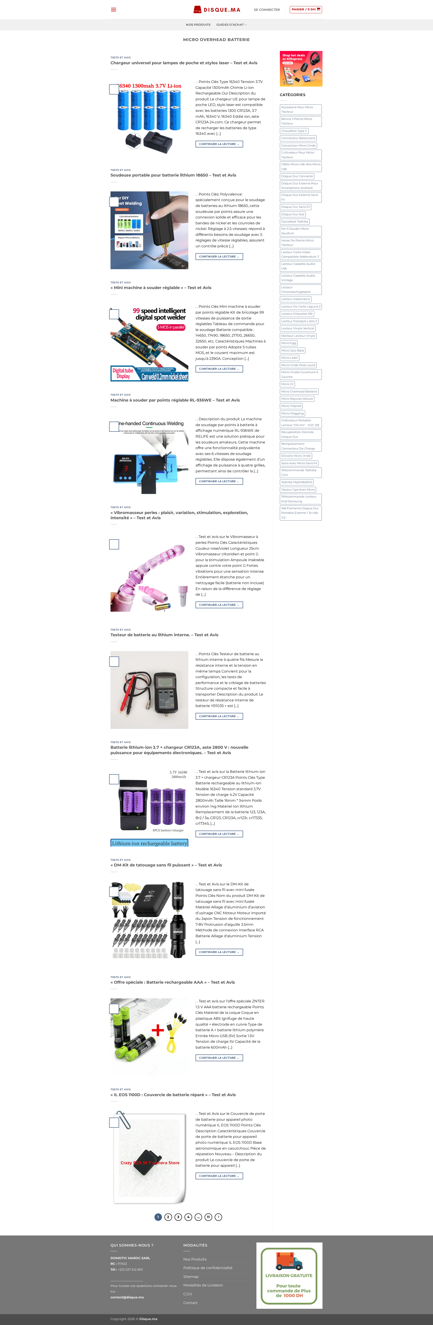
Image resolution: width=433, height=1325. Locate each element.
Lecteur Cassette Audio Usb (298, 266)
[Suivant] (218, 1217)
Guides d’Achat (230, 24)
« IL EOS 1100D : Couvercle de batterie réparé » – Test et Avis (173, 1094)
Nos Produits (198, 24)
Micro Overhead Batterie (299, 391)
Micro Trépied (291, 406)
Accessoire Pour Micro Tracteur (297, 109)
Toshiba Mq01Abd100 (296, 482)
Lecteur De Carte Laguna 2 (300, 306)
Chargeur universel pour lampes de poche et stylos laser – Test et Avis (184, 62)
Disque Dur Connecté (297, 176)
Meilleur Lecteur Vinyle (298, 336)
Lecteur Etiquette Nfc (297, 313)
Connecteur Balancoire (298, 138)
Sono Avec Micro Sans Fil (299, 463)
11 (208, 1217)
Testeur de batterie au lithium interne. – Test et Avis (165, 634)
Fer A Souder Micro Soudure (295, 231)
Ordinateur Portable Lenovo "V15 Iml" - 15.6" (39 (300, 423)
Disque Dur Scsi (292, 214)
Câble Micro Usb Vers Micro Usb (300, 166)
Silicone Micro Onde (296, 455)
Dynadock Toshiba (294, 221)
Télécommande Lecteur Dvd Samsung (298, 499)
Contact (190, 1303)
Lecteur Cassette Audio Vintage (298, 278)
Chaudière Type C (294, 131)
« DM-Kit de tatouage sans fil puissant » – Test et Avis (166, 865)
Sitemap (191, 1276)
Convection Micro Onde (298, 145)
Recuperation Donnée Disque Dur (297, 434)
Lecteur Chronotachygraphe (296, 290)
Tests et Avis (121, 57)
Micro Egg (288, 343)
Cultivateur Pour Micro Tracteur (297, 155)
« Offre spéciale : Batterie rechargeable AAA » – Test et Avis (173, 982)
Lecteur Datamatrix (295, 299)
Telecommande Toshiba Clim (298, 472)
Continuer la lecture (219, 144)
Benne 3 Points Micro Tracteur (296, 121)
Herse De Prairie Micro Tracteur (297, 243)
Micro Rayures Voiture (297, 398)
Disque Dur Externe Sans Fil (299, 197)
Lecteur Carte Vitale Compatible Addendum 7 (300, 254)
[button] (114, 10)
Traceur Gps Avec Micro (298, 489)
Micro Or (287, 384)
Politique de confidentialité (208, 1268)
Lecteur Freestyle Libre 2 (299, 321)
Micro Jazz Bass (292, 350)
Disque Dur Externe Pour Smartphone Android (299, 186)
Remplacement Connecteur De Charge (298, 446)
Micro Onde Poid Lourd (298, 365)
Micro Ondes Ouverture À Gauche (299, 374)
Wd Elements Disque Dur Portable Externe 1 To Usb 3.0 (300, 513)
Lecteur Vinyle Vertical (297, 328)
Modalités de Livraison (203, 1285)
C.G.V (187, 1294)
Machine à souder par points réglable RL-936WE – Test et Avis (175, 400)
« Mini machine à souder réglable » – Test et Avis (161, 287)
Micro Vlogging (292, 413)
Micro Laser (289, 357)
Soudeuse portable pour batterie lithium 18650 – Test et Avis (173, 175)
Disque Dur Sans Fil (295, 207)
